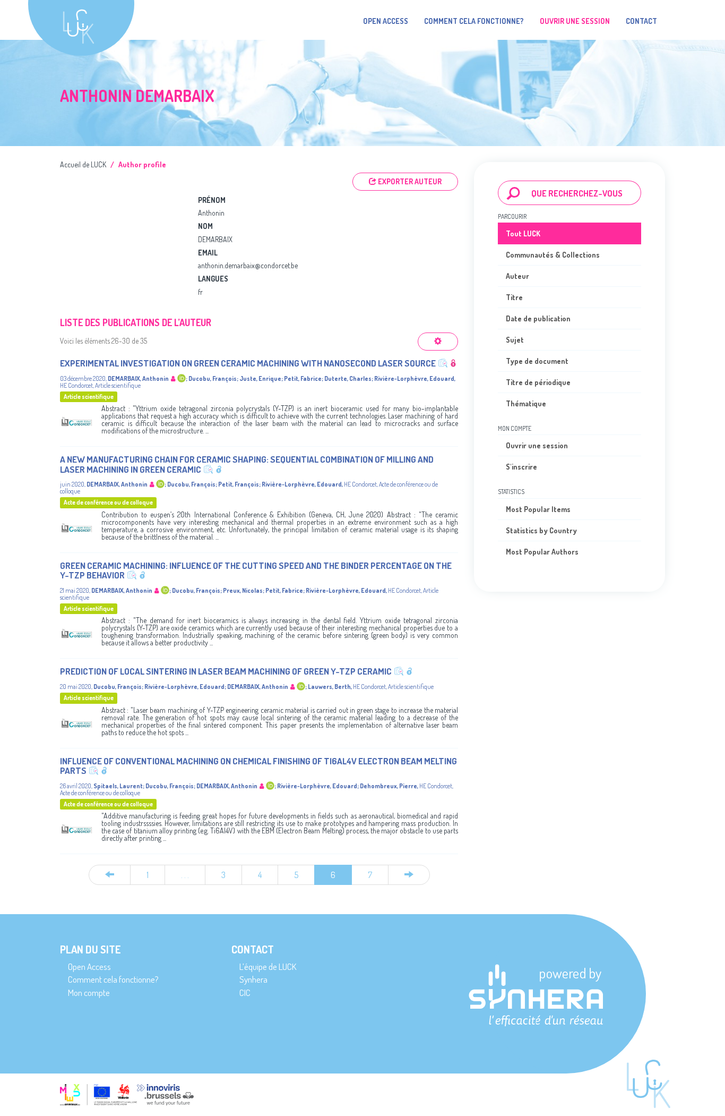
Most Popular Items (538, 509)
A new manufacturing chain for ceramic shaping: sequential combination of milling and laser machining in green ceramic (247, 464)
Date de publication (538, 318)
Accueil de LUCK (83, 164)
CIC (245, 992)
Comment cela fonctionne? (474, 20)
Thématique (526, 403)
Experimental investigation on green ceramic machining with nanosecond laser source (248, 363)
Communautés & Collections (553, 254)
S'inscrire (521, 466)
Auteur (517, 275)
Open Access (385, 20)
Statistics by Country (541, 530)
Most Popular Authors (542, 551)
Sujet (515, 339)
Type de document (537, 360)
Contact (641, 20)
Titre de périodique (538, 382)
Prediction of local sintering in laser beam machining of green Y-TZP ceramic (226, 671)
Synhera (253, 979)
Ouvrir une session (537, 445)
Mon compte (89, 992)
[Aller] (513, 193)
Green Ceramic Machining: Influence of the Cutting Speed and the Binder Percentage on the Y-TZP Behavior (256, 570)
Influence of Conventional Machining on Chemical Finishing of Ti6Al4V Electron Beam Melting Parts (258, 766)
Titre (514, 297)
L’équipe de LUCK (267, 966)
